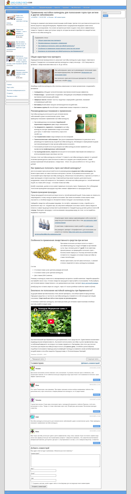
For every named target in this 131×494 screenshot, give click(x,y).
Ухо (16, 7)
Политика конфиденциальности (16, 90)
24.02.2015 (43, 17)
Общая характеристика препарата (49, 40)
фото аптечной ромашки (90, 283)
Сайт (32, 478)
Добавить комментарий (90, 363)
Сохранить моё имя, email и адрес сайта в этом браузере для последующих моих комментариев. (61, 483)
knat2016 (34, 17)
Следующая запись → (93, 359)
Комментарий (35, 453)
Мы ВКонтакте (76, 7)
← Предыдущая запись (37, 359)
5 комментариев (60, 17)
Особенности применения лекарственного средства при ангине (59, 48)
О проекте (10, 93)
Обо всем (86, 7)
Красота (57, 7)
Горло (25, 7)
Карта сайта (10, 87)
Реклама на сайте (12, 96)
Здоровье (66, 7)
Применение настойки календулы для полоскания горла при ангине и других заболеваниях (64, 13)
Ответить (96, 380)
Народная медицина (45, 7)
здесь (69, 80)
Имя (32, 468)
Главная (9, 7)
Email (33, 473)
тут (41, 134)
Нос (33, 7)
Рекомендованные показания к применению (52, 43)
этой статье (89, 226)
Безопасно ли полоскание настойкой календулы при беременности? (60, 51)
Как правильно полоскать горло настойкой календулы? (56, 46)
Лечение (51, 17)
